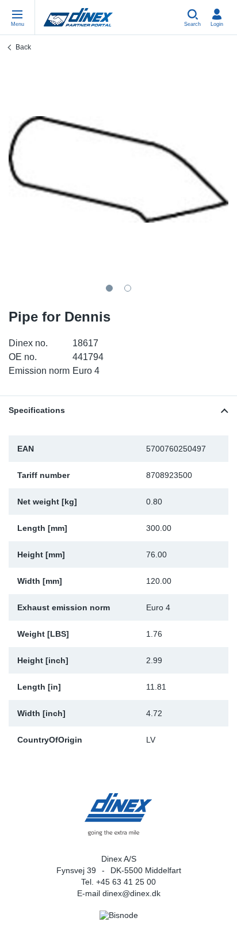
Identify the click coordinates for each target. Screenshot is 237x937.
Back (23, 47)
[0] (118, 169)
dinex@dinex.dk (131, 893)
